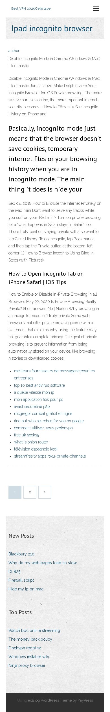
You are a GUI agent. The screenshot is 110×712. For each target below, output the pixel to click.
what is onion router (31, 442)
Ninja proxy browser (26, 665)
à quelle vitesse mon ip (34, 392)
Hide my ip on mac (25, 589)
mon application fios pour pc (38, 399)
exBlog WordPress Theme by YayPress (60, 700)
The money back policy (30, 639)
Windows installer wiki (28, 656)
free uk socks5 (26, 435)
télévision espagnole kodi (35, 449)
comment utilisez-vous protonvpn (43, 428)
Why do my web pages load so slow (42, 563)
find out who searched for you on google (49, 421)
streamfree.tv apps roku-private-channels (50, 456)
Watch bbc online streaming (34, 630)
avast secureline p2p (32, 406)
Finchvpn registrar (24, 648)
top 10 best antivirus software (39, 385)
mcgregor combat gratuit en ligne (43, 413)
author (13, 51)
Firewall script (21, 580)
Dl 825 (14, 571)
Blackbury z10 (21, 554)
